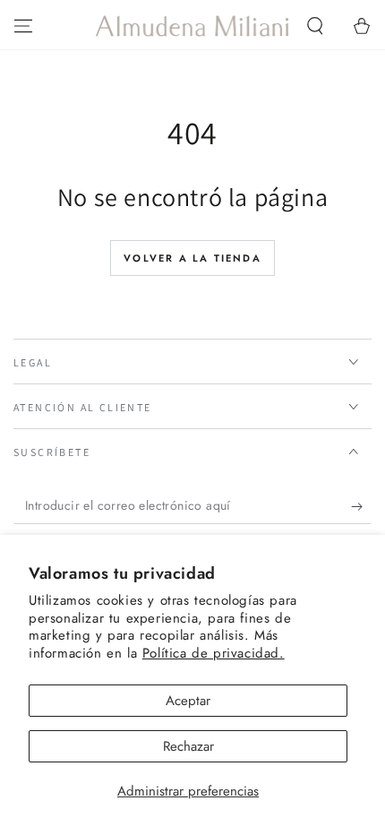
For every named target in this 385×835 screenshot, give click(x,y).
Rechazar (188, 746)
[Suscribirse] (361, 506)
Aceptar (188, 700)
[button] (315, 26)
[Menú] (23, 26)
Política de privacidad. (213, 653)
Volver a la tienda (192, 258)
